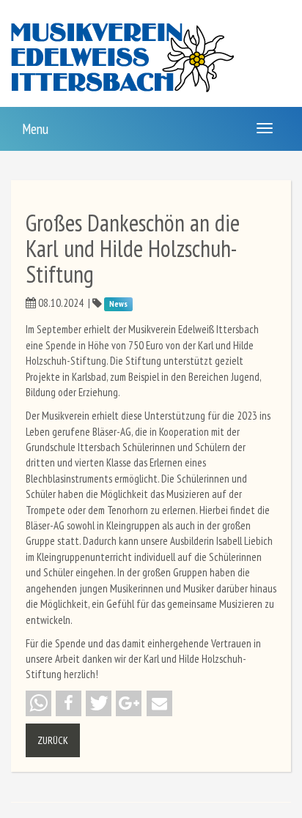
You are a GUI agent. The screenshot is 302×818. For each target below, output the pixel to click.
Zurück (52, 740)
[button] (38, 703)
